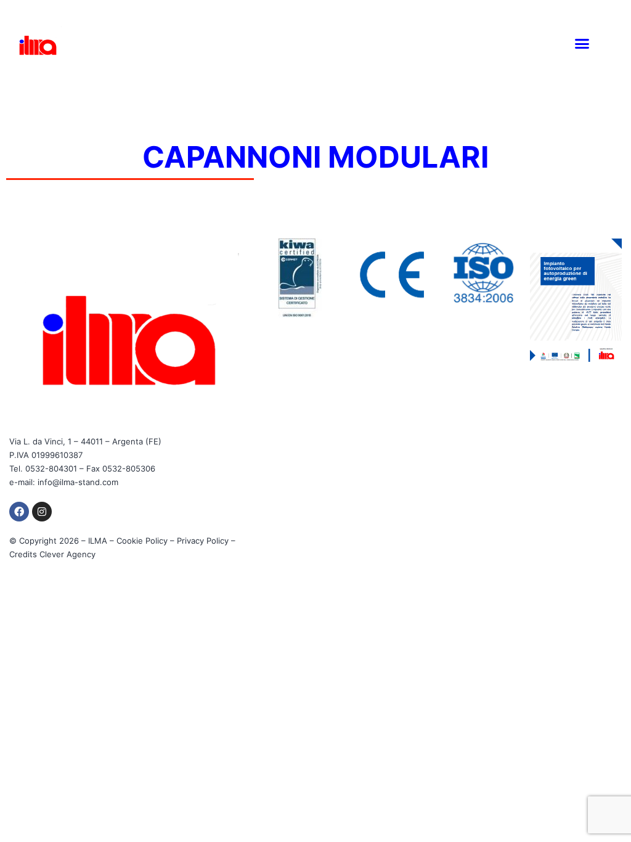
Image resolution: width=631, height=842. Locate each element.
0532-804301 (51, 468)
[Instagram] (42, 511)
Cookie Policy (142, 541)
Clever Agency (67, 554)
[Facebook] (19, 511)
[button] (582, 43)
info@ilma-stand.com (78, 482)
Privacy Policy (203, 541)
